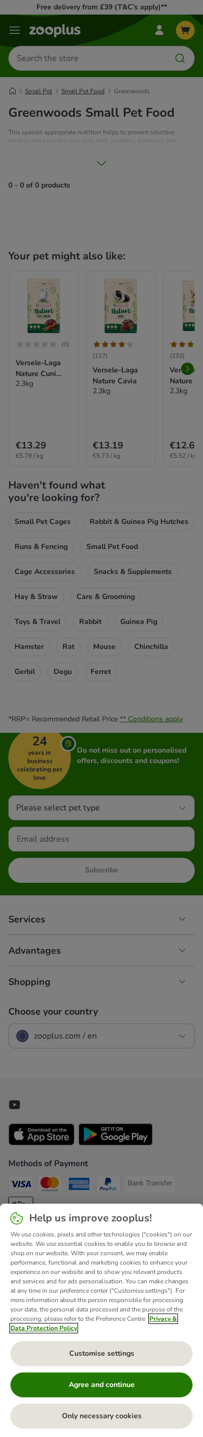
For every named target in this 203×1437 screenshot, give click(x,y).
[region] (101, 1320)
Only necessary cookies (102, 1416)
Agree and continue (102, 1385)
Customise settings (101, 1353)
